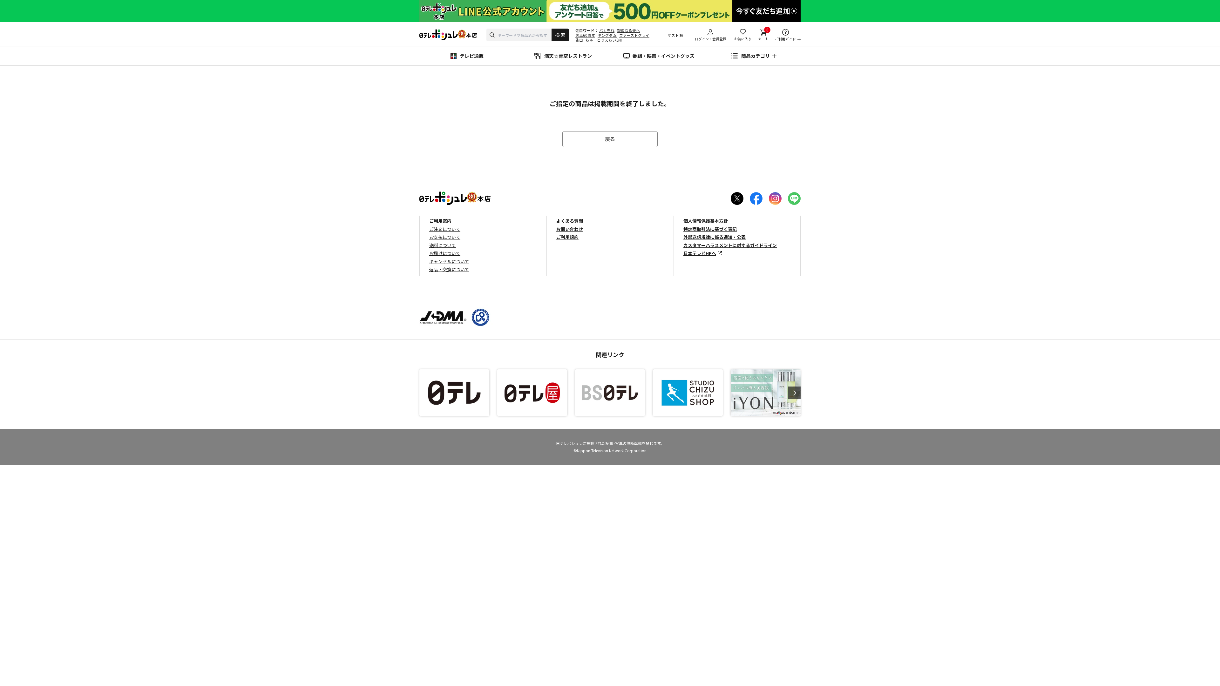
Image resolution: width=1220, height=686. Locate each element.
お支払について (444, 237)
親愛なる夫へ (628, 30)
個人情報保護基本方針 (705, 221)
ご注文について (444, 229)
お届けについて (444, 253)
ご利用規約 (567, 237)
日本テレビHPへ (699, 253)
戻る (610, 139)
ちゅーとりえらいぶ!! (604, 40)
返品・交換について (449, 269)
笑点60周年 (585, 35)
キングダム (607, 35)
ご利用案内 (440, 221)
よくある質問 (569, 221)
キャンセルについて (449, 261)
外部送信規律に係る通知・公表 (714, 237)
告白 (579, 40)
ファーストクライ (634, 35)
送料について (442, 245)
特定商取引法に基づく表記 (710, 229)
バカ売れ (606, 30)
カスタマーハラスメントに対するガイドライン (730, 245)
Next (794, 393)
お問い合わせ (569, 229)
